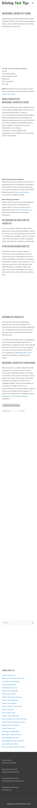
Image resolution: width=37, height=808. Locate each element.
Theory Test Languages (10, 691)
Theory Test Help (7, 709)
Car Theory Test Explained (11, 681)
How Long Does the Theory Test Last (14, 719)
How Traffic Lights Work (10, 744)
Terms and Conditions (15, 396)
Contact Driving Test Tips (10, 772)
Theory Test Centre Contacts (11, 697)
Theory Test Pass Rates (10, 700)
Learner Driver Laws (9, 675)
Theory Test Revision (9, 684)
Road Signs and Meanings (10, 731)
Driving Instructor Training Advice (13, 781)
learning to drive (26, 352)
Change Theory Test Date (10, 725)
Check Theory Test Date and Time (13, 722)
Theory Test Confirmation (10, 716)
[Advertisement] (18, 647)
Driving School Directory (10, 787)
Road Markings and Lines (10, 737)
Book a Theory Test (8, 713)
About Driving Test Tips (9, 769)
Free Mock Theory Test (9, 688)
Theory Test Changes (9, 703)
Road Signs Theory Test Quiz (11, 734)
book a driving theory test (24, 210)
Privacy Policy (7, 760)
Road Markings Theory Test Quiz (13, 741)
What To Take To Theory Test (12, 706)
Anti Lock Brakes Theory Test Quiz (13, 747)
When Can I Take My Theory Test (13, 678)
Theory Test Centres (9, 694)
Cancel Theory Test (8, 728)
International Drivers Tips (10, 778)
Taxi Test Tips (6, 790)
